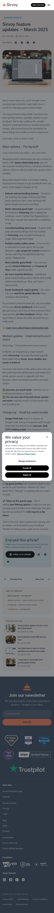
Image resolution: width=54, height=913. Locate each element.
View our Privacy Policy (26, 454)
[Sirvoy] (10, 5)
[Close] (47, 437)
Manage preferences (27, 461)
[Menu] (48, 5)
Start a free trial (38, 5)
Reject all (27, 475)
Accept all (27, 468)
